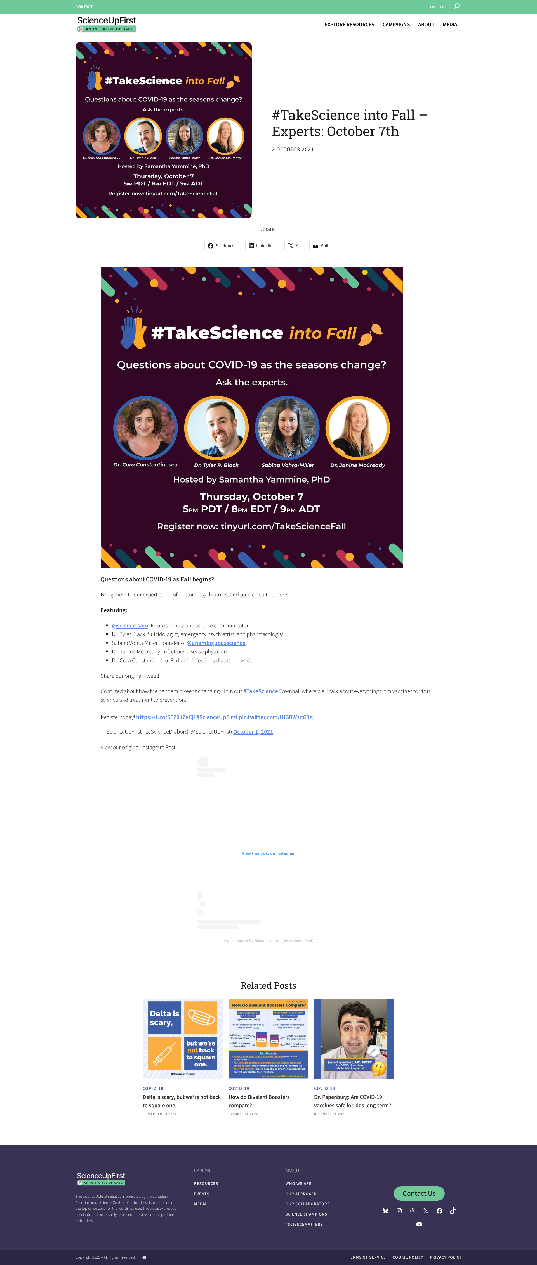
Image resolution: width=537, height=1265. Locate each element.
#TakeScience (260, 691)
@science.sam (130, 626)
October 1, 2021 (253, 732)
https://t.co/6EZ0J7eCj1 (166, 717)
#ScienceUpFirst (217, 717)
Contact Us (419, 1193)
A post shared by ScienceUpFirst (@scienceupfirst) (269, 940)
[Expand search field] (457, 7)
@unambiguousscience (216, 643)
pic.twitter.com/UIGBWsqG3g (276, 717)
